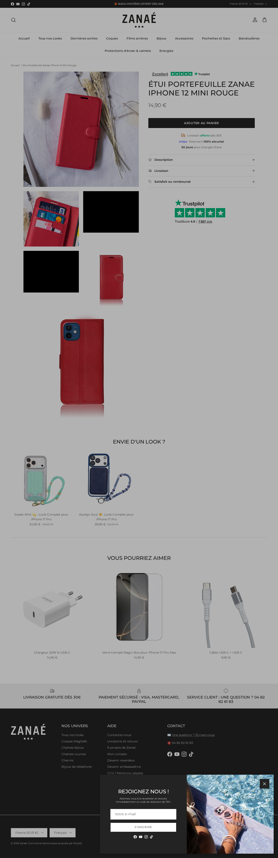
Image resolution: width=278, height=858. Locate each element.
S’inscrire (143, 827)
